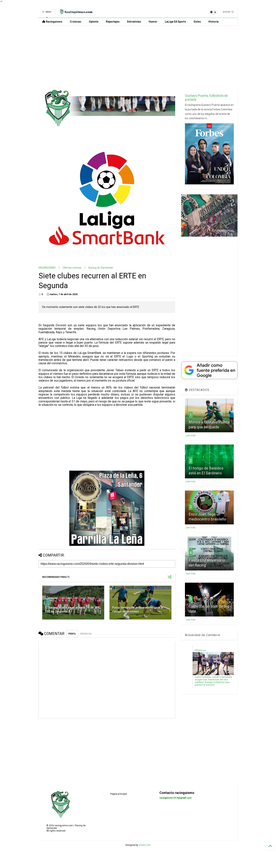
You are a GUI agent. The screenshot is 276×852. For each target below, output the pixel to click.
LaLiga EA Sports (175, 21)
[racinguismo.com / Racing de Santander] (75, 13)
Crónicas (75, 21)
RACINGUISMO (47, 267)
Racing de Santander (100, 267)
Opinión (93, 21)
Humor (153, 21)
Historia (213, 21)
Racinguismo (53, 21)
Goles (197, 21)
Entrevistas (134, 21)
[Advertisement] (138, 57)
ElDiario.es (200, 650)
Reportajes (113, 21)
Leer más (190, 435)
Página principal (118, 794)
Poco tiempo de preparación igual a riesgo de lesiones (137, 609)
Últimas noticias (72, 267)
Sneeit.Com (145, 845)
